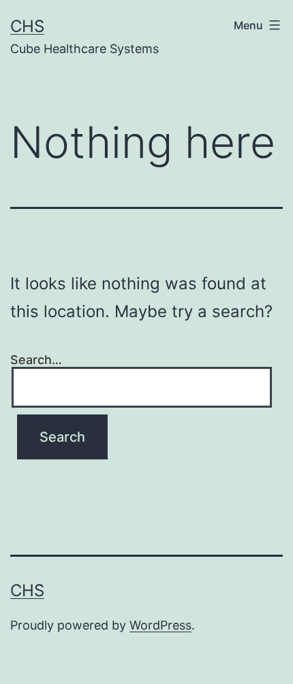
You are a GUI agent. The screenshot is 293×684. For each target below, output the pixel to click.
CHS (27, 26)
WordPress (160, 625)
